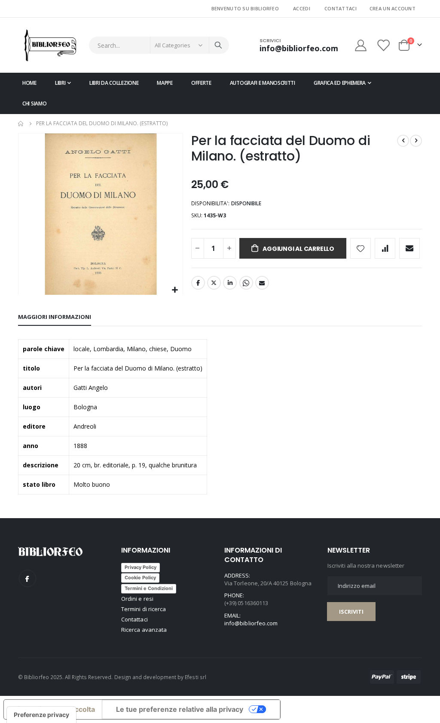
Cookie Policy (140, 578)
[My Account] (360, 45)
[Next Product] (416, 141)
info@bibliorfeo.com (251, 623)
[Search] (218, 45)
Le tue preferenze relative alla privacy (179, 709)
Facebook (198, 283)
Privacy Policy (140, 567)
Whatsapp (246, 283)
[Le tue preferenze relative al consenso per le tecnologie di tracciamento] (41, 715)
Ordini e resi (137, 598)
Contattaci (340, 8)
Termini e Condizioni (149, 588)
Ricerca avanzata (144, 629)
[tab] (54, 317)
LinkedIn (230, 283)
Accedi (301, 8)
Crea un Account (393, 8)
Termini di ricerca (143, 609)
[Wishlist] (384, 45)
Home (21, 123)
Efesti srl (195, 677)
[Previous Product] (403, 141)
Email (262, 283)
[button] (175, 290)
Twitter (214, 283)
